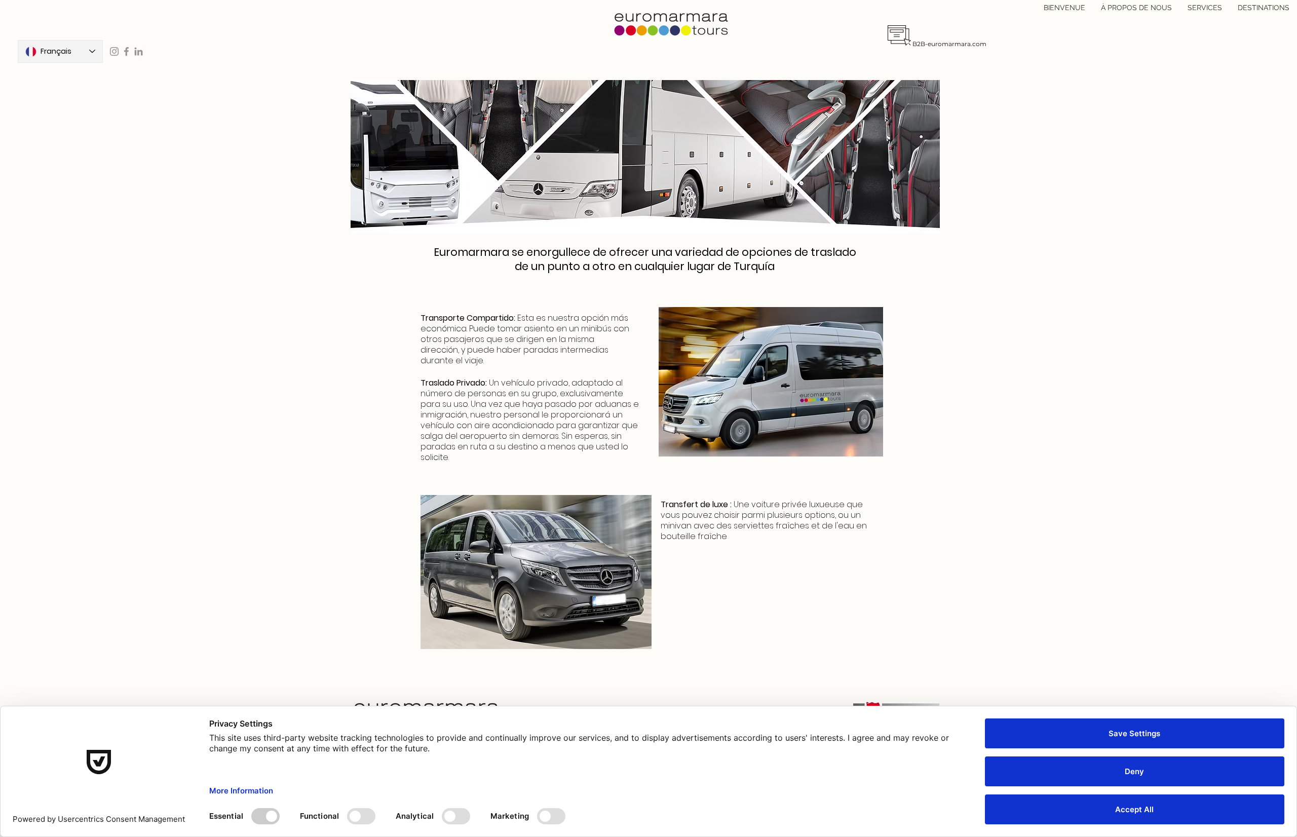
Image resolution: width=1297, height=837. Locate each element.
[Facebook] (126, 51)
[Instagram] (114, 51)
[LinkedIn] (138, 51)
